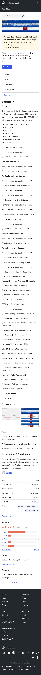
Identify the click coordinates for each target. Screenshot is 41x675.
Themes (24, 598)
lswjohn (7, 61)
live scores (35, 506)
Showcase (25, 595)
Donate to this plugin (9, 582)
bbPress (6, 635)
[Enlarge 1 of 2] (17, 410)
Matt (5, 632)
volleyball (35, 510)
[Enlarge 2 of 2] (36, 410)
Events (24, 615)
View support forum (9, 564)
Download (6, 67)
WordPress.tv (8, 622)
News (4, 598)
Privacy (4, 605)
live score (27, 506)
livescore (28, 510)
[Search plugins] (23, 16)
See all (36, 550)
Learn (4, 611)
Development (9, 90)
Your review (6, 550)
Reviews (7, 80)
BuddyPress (7, 639)
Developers (6, 618)
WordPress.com (9, 628)
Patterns (24, 605)
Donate (25, 618)
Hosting (5, 601)
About (4, 595)
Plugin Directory (7, 9)
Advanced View (8, 516)
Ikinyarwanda (12, 648)
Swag (24, 622)
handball (20, 506)
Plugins (24, 601)
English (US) (35, 501)
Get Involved (26, 611)
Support (7, 95)
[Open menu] (38, 3)
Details (6, 74)
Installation (8, 85)
